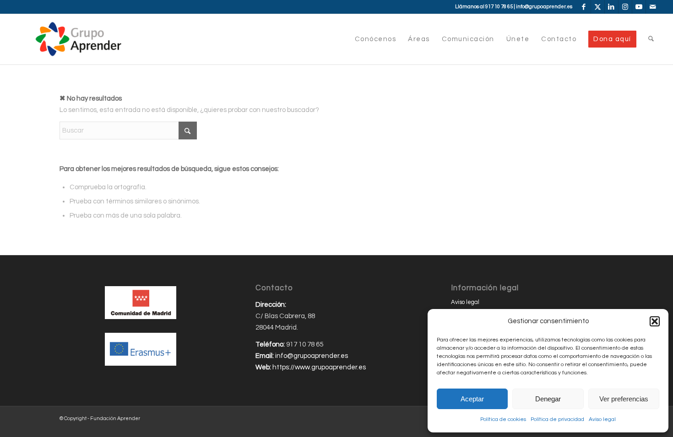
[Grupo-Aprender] (78, 39)
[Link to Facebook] (584, 7)
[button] (654, 321)
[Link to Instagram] (625, 7)
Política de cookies (503, 419)
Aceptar (472, 399)
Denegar (548, 399)
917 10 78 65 (499, 6)
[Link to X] (597, 7)
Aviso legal (602, 419)
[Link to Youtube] (639, 7)
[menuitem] (375, 39)
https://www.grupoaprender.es (319, 367)
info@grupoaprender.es (544, 6)
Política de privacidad (557, 419)
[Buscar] (651, 39)
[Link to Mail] (653, 7)
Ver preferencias (623, 399)
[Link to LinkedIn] (611, 7)
